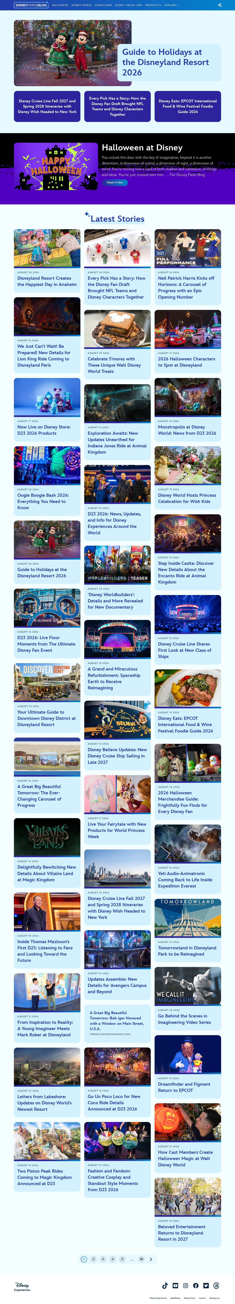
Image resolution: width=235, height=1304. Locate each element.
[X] (206, 1285)
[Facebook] (196, 1285)
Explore (170, 5)
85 (141, 1259)
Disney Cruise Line (128, 5)
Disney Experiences (158, 1298)
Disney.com (214, 1298)
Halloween (60, 5)
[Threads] (216, 1285)
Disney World (82, 5)
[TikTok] (165, 1285)
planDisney (175, 1298)
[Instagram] (185, 1285)
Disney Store (189, 1298)
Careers (202, 1298)
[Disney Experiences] (22, 1287)
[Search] (220, 5)
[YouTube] (175, 1285)
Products (152, 5)
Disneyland (103, 5)
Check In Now (115, 182)
